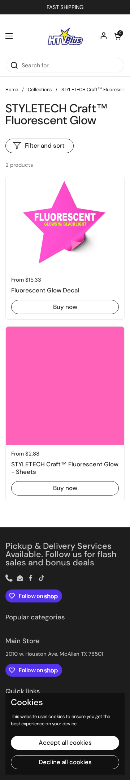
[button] (117, 36)
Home (11, 89)
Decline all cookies (65, 762)
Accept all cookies (65, 743)
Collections (40, 89)
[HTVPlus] (65, 36)
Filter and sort (45, 145)
